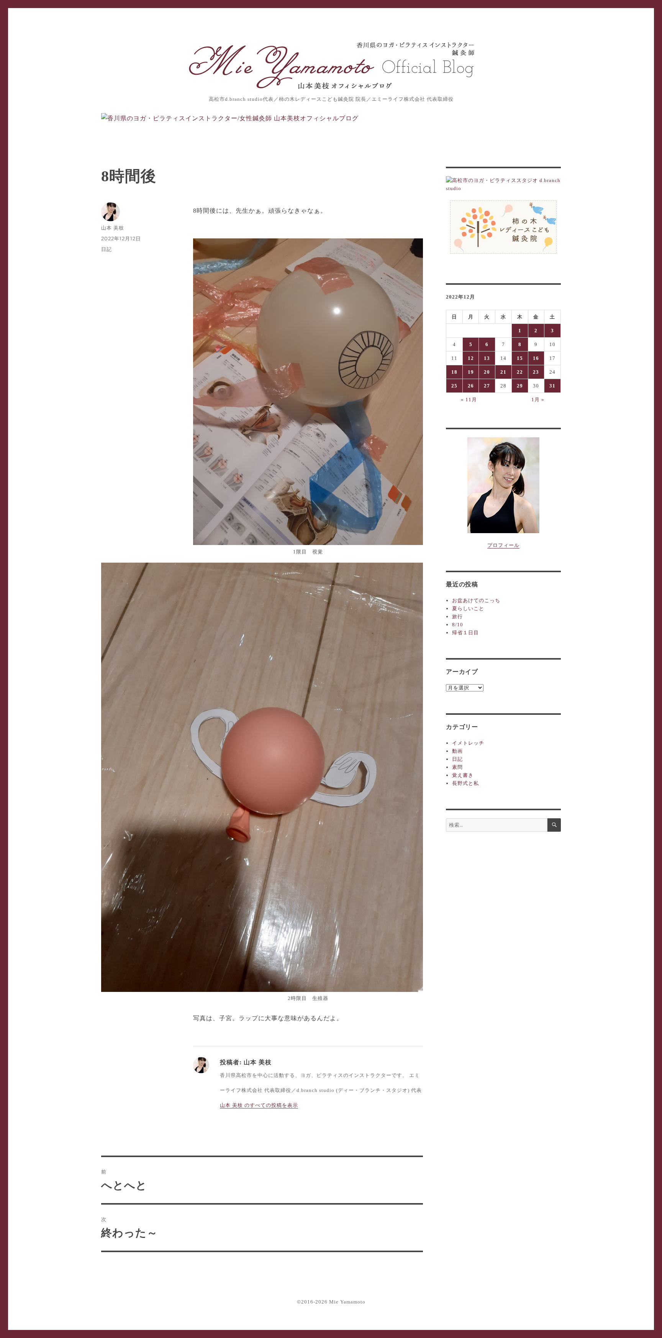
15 (520, 358)
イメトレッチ (468, 743)
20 (487, 372)
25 (454, 386)
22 (520, 372)
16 (536, 358)
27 (487, 386)
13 (487, 358)
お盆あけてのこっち (476, 600)
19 (471, 372)
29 (520, 386)
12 (471, 358)
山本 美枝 (112, 228)
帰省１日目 (465, 632)
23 (536, 372)
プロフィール (503, 545)
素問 (457, 767)
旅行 (457, 616)
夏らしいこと (468, 608)
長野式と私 (465, 783)
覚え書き (463, 775)
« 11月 (469, 399)
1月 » (537, 399)
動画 (457, 751)
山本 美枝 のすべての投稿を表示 (259, 1105)
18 (454, 372)
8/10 (457, 624)
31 (552, 386)
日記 (106, 249)
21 (503, 372)
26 (471, 386)
